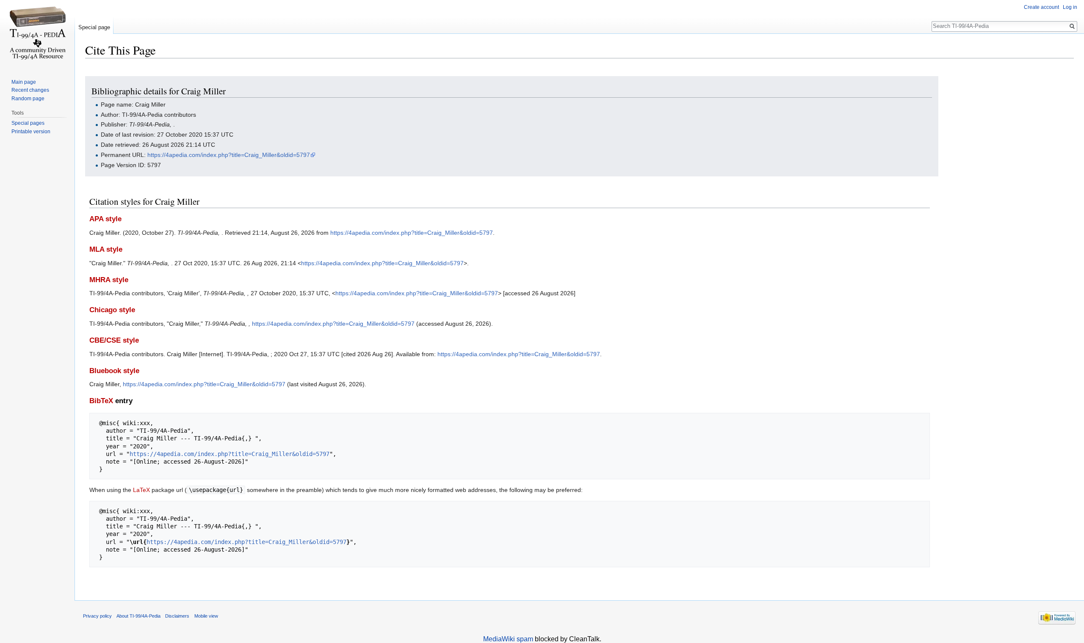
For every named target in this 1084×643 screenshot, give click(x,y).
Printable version (30, 132)
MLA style (105, 249)
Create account (1041, 7)
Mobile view (206, 615)
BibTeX (101, 401)
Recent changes (30, 90)
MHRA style (108, 280)
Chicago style (112, 310)
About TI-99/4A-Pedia (138, 615)
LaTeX (141, 489)
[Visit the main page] (37, 34)
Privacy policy (97, 615)
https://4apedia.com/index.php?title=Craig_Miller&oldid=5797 (228, 154)
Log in (1070, 7)
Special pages (27, 123)
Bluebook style (114, 371)
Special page (94, 27)
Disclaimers (177, 615)
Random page (27, 99)
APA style (105, 219)
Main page (23, 82)
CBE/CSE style (114, 340)
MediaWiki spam (508, 639)
